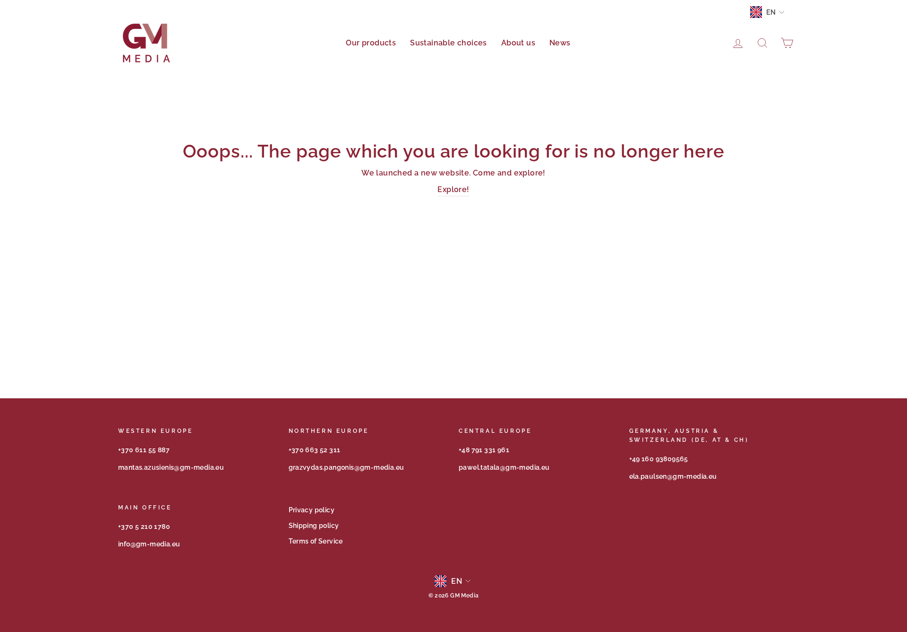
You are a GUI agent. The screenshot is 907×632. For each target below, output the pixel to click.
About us (518, 42)
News (560, 42)
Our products (371, 42)
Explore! (453, 189)
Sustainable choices (448, 42)
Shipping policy (314, 525)
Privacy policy (312, 510)
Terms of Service (316, 541)
